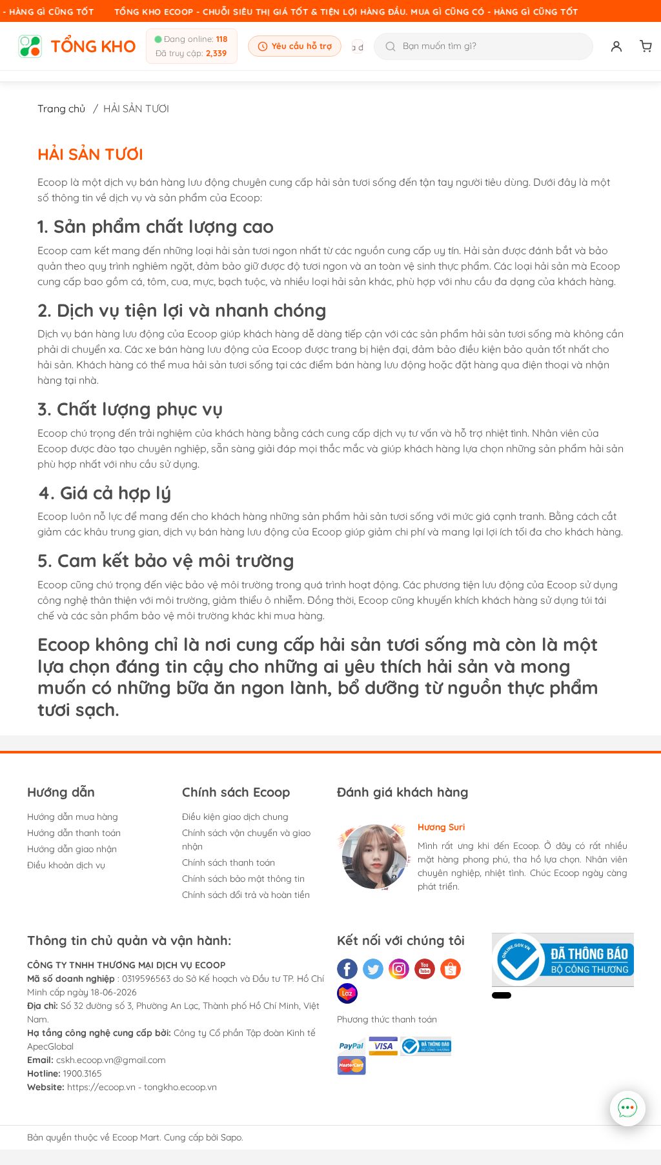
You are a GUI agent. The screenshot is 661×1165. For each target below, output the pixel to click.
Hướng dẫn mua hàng (72, 816)
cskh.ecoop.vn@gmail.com (111, 1060)
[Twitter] (373, 969)
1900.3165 (82, 1073)
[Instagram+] (399, 969)
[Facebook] (347, 969)
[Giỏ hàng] (646, 46)
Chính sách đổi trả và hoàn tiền (246, 895)
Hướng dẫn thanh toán (74, 833)
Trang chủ (61, 108)
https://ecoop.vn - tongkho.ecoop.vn (142, 1087)
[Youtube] (424, 969)
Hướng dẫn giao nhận (72, 849)
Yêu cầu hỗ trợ (302, 46)
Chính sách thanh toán (228, 862)
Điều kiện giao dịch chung (235, 816)
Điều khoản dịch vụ (66, 865)
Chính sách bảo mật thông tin (243, 878)
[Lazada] (347, 993)
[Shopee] (450, 969)
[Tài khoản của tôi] (616, 46)
